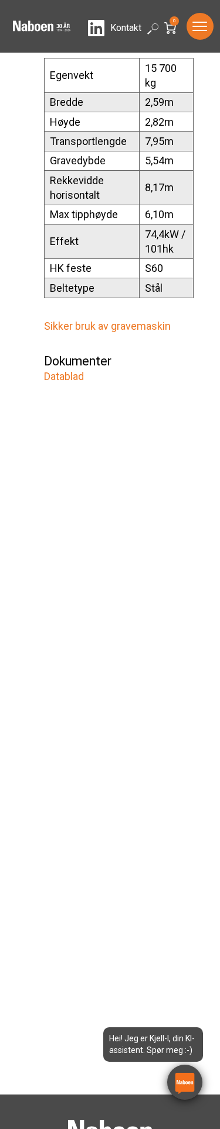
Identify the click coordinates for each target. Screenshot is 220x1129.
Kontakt (125, 27)
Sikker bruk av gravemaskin (107, 326)
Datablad (64, 376)
